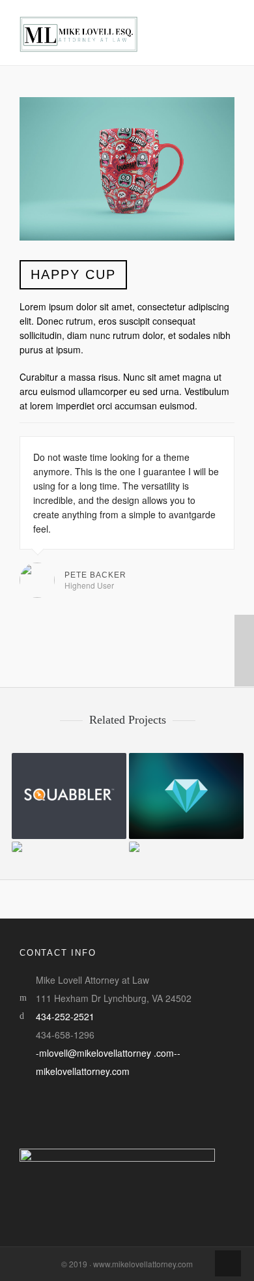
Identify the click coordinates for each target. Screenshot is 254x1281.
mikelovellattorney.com (83, 1071)
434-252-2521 (65, 1016)
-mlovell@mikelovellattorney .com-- (108, 1052)
